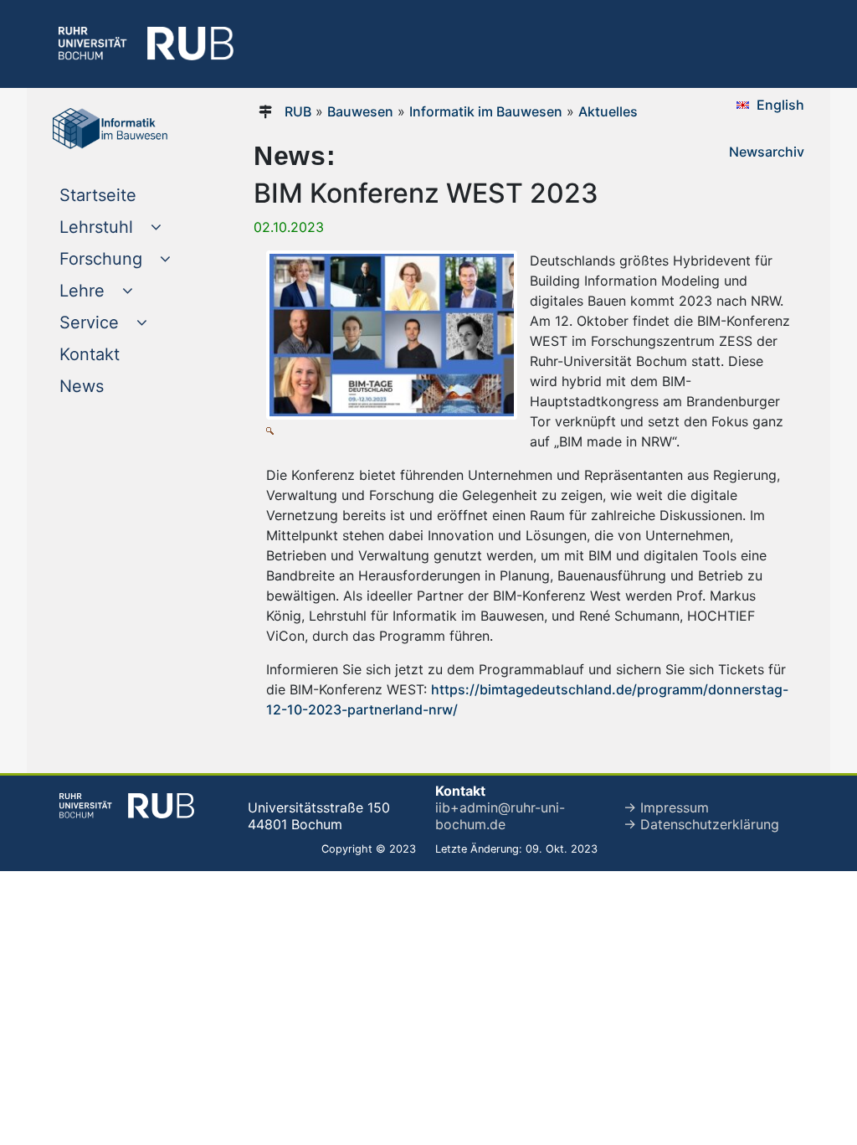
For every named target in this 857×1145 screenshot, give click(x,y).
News (115, 385)
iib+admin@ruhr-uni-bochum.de (500, 816)
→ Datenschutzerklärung (701, 824)
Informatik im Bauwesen (485, 111)
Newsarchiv (766, 151)
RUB (298, 111)
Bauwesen (360, 111)
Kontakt (123, 353)
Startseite (130, 194)
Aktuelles (608, 111)
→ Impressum (666, 807)
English (780, 104)
